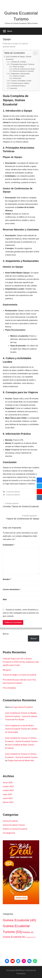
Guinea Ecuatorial (13, 492)
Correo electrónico (12, 589)
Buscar (6, 634)
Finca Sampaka (9, 688)
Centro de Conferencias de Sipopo (24, 69)
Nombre (7, 579)
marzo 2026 (8, 783)
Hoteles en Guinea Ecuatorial (15, 829)
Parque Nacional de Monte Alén (21, 760)
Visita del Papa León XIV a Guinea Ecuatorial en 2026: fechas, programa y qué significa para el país (21, 662)
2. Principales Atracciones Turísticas (22, 64)
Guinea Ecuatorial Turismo (14, 825)
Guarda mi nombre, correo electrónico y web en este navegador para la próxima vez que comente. (21, 613)
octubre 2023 (8, 790)
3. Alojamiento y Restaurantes (20, 74)
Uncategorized (9, 833)
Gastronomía (17, 78)
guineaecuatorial (9, 47)
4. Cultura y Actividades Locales (20, 81)
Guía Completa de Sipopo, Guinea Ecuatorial (18, 58)
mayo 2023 (7, 794)
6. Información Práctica (17, 86)
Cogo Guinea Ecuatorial (23, 707)
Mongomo (7, 670)
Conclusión (13, 88)
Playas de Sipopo (18, 66)
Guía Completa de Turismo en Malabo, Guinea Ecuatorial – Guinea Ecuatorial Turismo (21, 716)
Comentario (8, 545)
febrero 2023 (8, 802)
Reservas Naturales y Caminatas (23, 71)
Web (5, 599)
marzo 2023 (8, 798)
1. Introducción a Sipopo (18, 62)
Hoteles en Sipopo (19, 76)
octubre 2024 (8, 786)
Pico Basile (19, 720)
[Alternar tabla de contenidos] (34, 53)
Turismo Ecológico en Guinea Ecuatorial (19, 675)
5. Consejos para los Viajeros (19, 83)
